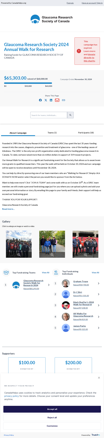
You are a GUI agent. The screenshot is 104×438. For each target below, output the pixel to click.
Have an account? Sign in (92, 3)
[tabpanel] (52, 241)
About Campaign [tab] (18, 132)
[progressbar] (28, 83)
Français (70, 3)
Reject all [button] (52, 417)
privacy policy (11, 396)
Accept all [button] (52, 409)
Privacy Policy (9, 435)
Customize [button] (52, 426)
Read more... (8, 209)
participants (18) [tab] (86, 132)
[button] (40, 100)
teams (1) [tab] (52, 132)
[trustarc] (95, 435)
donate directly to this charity (89, 57)
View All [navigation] (45, 272)
